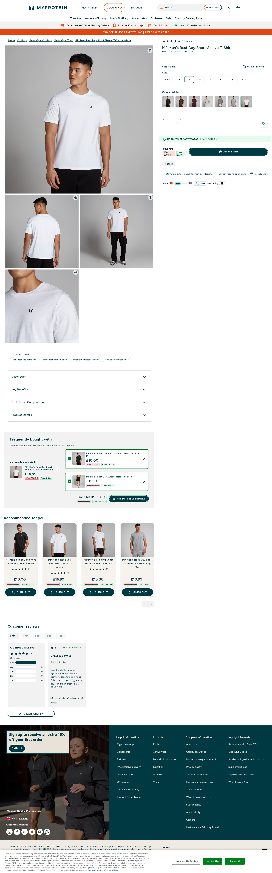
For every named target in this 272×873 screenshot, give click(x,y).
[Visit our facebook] (17, 832)
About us (191, 744)
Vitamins (158, 774)
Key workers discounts (241, 774)
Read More (56, 686)
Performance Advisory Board (202, 827)
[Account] (228, 7)
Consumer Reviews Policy (200, 782)
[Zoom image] (150, 50)
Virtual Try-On (255, 66)
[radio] (167, 79)
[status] (172, 123)
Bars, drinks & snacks (164, 759)
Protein (157, 744)
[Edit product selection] (144, 459)
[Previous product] (145, 604)
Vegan (156, 782)
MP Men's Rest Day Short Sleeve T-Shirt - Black (21, 561)
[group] (215, 173)
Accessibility (193, 812)
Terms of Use (111, 870)
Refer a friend (242, 744)
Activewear (159, 751)
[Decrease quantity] (166, 123)
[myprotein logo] (48, 7)
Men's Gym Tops (63, 40)
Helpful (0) (59, 698)
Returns (121, 759)
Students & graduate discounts (246, 759)
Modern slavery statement (201, 759)
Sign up (17, 748)
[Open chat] (47, 832)
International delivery (129, 767)
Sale (168, 18)
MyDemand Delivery (128, 789)
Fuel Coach (214, 7)
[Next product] (151, 604)
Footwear (156, 18)
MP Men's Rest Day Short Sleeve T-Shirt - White (103, 40)
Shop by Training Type (188, 18)
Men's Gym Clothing (40, 40)
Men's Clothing (119, 18)
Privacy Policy (94, 870)
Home (11, 40)
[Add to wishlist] (264, 123)
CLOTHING (114, 7)
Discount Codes (237, 751)
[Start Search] (161, 7)
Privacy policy (193, 767)
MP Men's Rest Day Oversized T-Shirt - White (60, 563)
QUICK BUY (23, 592)
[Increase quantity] (177, 123)
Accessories (139, 18)
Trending (75, 18)
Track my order (125, 774)
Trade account (194, 789)
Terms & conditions (197, 774)
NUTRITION (89, 7)
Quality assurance (196, 751)
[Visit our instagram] (9, 832)
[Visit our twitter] (32, 832)
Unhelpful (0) (76, 698)
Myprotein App (125, 744)
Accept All (235, 861)
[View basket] (238, 7)
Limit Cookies (212, 861)
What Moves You (238, 782)
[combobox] (190, 7)
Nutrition (158, 767)
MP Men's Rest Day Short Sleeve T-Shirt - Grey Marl (137, 563)
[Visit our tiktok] (24, 832)
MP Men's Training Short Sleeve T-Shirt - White (98, 561)
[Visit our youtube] (40, 832)
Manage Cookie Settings (186, 861)
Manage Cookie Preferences (24, 811)
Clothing (22, 40)
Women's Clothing (96, 18)
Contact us (123, 751)
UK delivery (123, 782)
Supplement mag (237, 767)
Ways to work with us (198, 797)
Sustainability (193, 804)
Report (54, 702)
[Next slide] (153, 567)
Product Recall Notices (130, 797)
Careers (190, 819)
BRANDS (136, 7)
